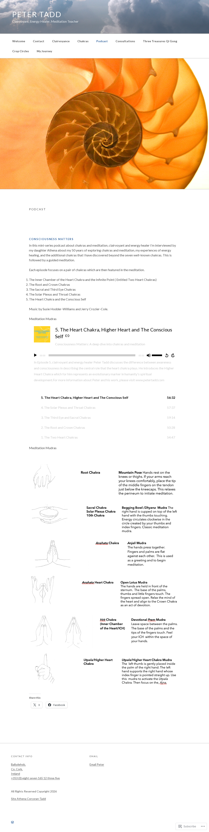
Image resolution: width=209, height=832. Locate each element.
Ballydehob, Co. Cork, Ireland (18, 769)
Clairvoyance (61, 41)
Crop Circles (20, 51)
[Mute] (149, 355)
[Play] (35, 355)
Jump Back (167, 355)
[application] (104, 355)
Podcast (102, 41)
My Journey (44, 51)
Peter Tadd (37, 14)
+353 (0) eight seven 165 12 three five (35, 778)
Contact (38, 41)
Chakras (83, 41)
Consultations (125, 41)
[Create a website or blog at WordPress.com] (12, 822)
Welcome (18, 41)
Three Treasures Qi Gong (160, 41)
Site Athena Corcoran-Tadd (28, 798)
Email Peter (97, 764)
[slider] (157, 355)
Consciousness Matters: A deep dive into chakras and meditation (100, 344)
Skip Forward (173, 355)
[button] (104, 398)
